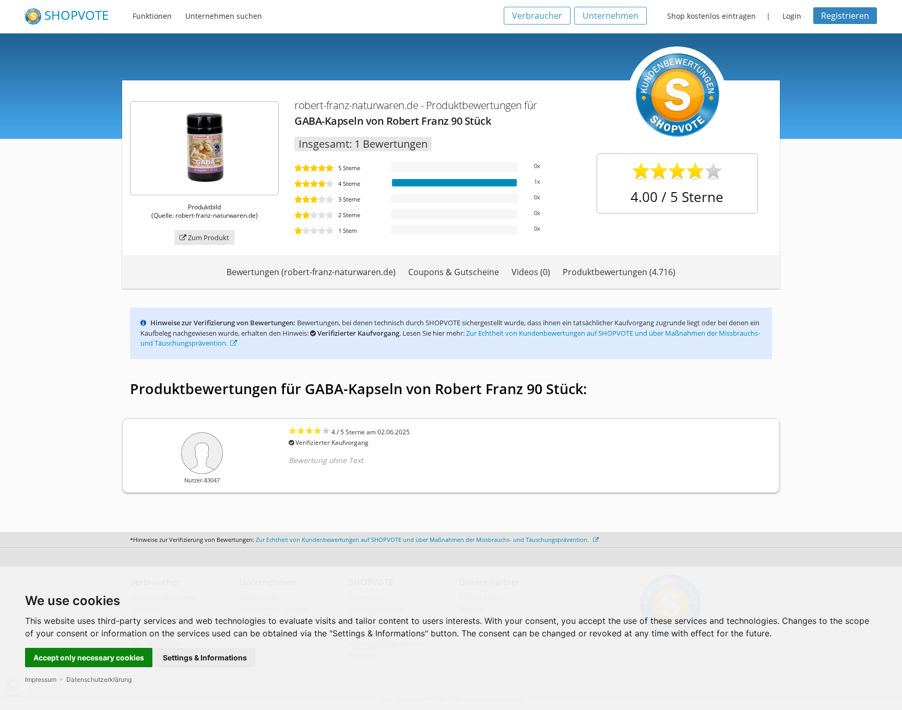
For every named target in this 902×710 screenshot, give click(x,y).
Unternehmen (610, 15)
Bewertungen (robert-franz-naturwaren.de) (311, 272)
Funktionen (152, 16)
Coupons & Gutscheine (453, 272)
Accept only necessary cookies (88, 657)
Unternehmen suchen (223, 16)
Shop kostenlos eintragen (711, 16)
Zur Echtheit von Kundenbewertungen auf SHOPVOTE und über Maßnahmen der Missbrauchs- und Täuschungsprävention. (423, 539)
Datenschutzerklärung (99, 679)
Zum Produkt (207, 237)
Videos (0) (531, 272)
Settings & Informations (205, 657)
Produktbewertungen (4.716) (619, 272)
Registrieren (845, 15)
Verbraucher (537, 15)
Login (791, 16)
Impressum (40, 679)
